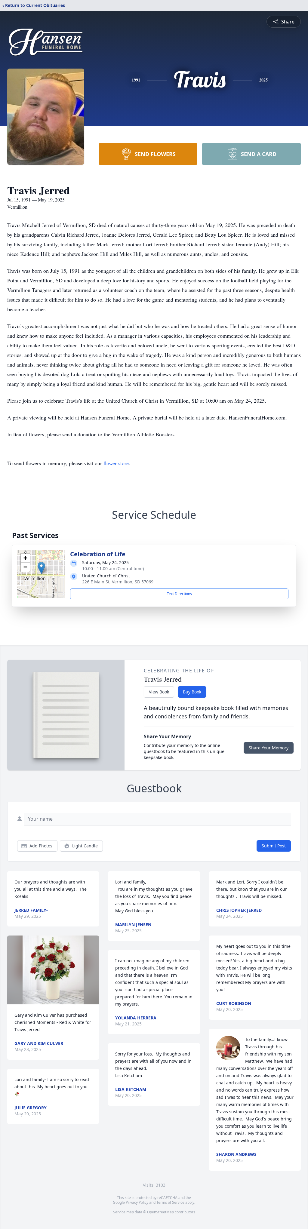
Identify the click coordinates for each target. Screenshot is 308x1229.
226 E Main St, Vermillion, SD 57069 (117, 582)
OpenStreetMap (160, 1212)
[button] (41, 568)
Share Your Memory (268, 748)
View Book (159, 692)
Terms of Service (170, 1202)
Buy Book (192, 692)
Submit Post (274, 846)
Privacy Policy (137, 1202)
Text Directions (179, 593)
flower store (116, 463)
